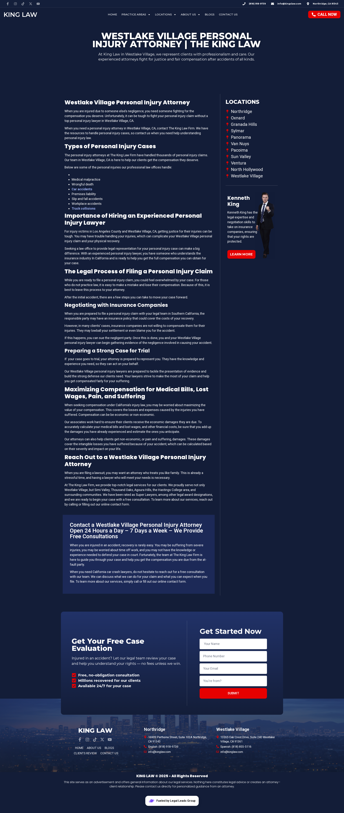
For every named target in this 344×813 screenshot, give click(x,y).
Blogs (209, 14)
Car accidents (82, 189)
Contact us (228, 14)
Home (112, 14)
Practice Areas (133, 14)
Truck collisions (83, 208)
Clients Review (85, 753)
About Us (188, 14)
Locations (163, 14)
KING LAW (20, 14)
